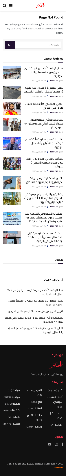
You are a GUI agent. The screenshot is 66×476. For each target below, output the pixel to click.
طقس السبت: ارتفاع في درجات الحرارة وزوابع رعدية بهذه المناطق (44, 180)
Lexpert (54, 81)
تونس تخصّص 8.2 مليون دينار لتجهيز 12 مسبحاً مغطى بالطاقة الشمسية (43, 89)
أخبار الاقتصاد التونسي (55, 399)
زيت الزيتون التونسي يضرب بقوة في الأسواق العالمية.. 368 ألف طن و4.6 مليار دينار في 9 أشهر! (43, 198)
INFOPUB (58, 467)
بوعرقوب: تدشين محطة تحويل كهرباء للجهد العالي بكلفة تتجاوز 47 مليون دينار (43, 123)
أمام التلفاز (56, 413)
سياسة (16, 397)
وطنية (17, 423)
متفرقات (15, 410)
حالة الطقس (34, 415)
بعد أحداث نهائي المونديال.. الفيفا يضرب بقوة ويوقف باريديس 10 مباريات (44, 162)
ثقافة (38, 408)
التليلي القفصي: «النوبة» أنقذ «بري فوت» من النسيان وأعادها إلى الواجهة (44, 143)
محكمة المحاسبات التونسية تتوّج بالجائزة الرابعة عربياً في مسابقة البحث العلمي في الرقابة (45, 237)
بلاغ (39, 401)
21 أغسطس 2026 (39, 81)
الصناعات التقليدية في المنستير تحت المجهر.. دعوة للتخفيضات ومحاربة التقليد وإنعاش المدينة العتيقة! (44, 217)
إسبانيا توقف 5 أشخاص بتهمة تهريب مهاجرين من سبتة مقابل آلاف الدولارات (43, 72)
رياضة (38, 426)
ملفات (17, 417)
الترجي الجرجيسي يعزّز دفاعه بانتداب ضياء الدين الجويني (44, 105)
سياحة (17, 390)
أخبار (60, 390)
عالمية (16, 403)
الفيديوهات (34, 390)
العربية (59, 424)
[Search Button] (10, 45)
